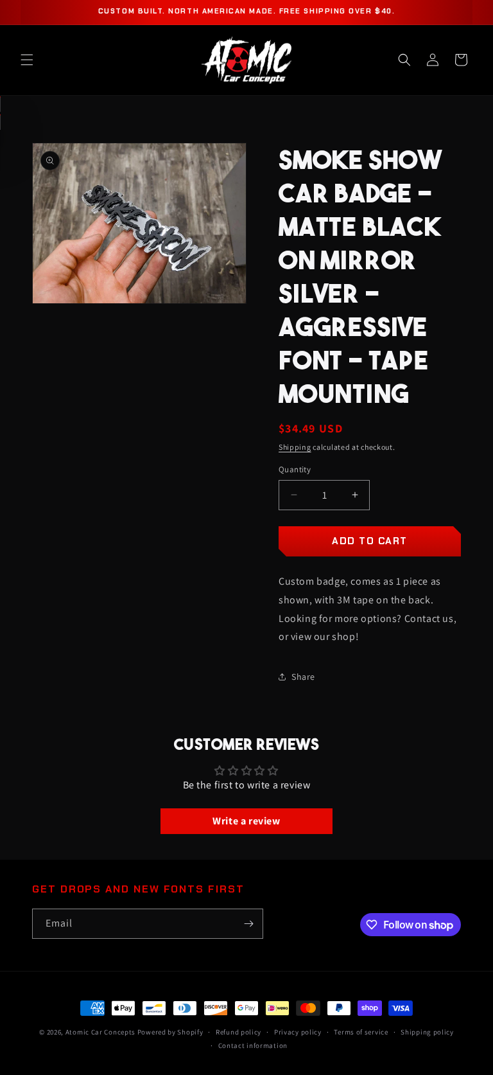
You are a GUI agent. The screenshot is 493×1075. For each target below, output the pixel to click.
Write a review (246, 821)
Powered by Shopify (170, 1031)
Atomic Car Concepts (100, 1031)
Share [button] (303, 676)
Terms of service (361, 1031)
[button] (27, 60)
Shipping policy (427, 1031)
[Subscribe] (248, 924)
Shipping (295, 447)
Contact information (253, 1045)
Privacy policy (298, 1031)
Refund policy (238, 1031)
